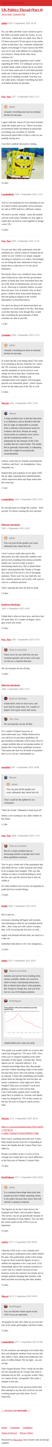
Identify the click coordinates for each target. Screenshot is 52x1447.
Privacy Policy (26, 1433)
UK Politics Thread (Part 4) (22, 10)
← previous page (9, 1410)
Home (4, 1427)
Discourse (17, 1440)
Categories (15, 1427)
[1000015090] (23, 1022)
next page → (24, 1410)
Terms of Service (9, 1433)
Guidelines (27, 1427)
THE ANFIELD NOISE (12, 3)
